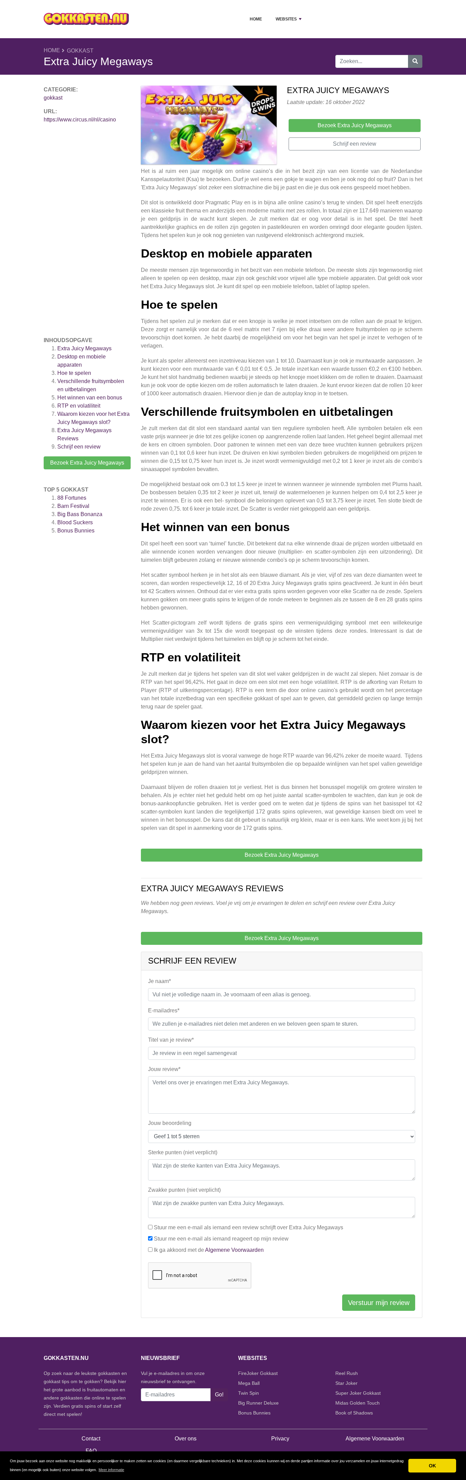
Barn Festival (73, 506)
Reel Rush (346, 1373)
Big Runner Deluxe (258, 1403)
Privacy (280, 1438)
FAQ (91, 1451)
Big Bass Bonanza (79, 514)
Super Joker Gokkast (358, 1393)
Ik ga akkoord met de (209, 1250)
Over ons (185, 1438)
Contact (91, 1438)
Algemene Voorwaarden (234, 1250)
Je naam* (159, 981)
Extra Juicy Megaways (84, 348)
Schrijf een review (79, 447)
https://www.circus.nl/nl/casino (80, 119)
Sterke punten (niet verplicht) (182, 1152)
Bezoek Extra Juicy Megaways (87, 463)
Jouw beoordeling (169, 1123)
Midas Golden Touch (357, 1403)
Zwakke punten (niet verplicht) (184, 1190)
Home (256, 19)
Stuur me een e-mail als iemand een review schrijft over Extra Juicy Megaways (248, 1227)
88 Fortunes (71, 498)
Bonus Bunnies (75, 530)
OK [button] (432, 1465)
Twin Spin (248, 1393)
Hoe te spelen (74, 373)
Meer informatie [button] (111, 1470)
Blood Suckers (75, 522)
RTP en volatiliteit (78, 406)
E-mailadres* (163, 1010)
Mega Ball (249, 1383)
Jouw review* (164, 1069)
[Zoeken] (415, 61)
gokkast (80, 51)
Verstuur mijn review (378, 1302)
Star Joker (346, 1383)
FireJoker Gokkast (258, 1373)
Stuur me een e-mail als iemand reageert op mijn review (221, 1239)
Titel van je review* (171, 1040)
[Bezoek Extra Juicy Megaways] (209, 126)
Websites (286, 19)
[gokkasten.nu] (86, 19)
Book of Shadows (354, 1413)
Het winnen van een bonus (89, 397)
